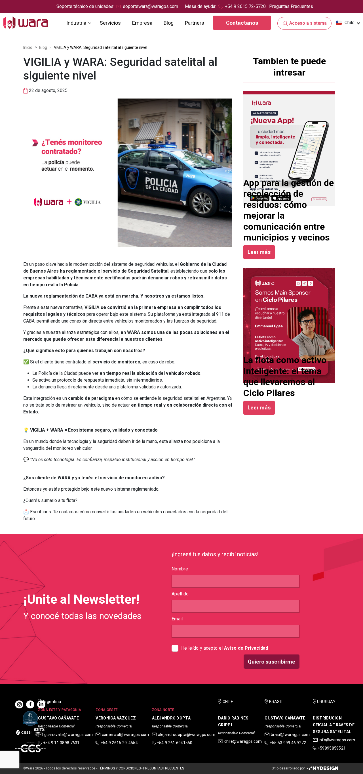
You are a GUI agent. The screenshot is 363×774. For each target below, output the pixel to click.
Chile (349, 22)
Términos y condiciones (119, 768)
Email (177, 619)
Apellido (180, 594)
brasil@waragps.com (290, 734)
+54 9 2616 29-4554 (119, 742)
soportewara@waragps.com (150, 6)
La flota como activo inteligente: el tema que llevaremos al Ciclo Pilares (284, 376)
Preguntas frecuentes (163, 768)
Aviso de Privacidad (246, 648)
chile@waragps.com (243, 741)
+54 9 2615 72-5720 (245, 6)
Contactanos (242, 23)
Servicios (110, 23)
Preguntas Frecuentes (291, 6)
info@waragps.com (337, 740)
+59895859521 (332, 748)
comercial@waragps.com (125, 734)
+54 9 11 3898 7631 (61, 742)
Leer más (259, 252)
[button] (348, 22)
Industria (76, 23)
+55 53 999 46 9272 (288, 742)
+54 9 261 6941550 (175, 742)
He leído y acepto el (224, 648)
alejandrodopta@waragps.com (186, 734)
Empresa (142, 23)
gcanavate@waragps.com (68, 734)
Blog (169, 23)
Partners (194, 23)
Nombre (180, 569)
